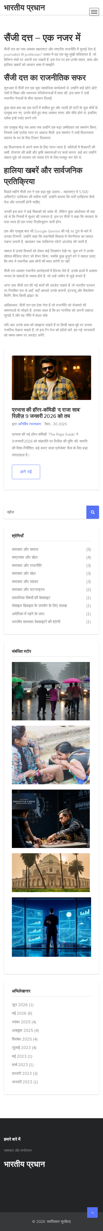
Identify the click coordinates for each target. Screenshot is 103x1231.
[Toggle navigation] (94, 12)
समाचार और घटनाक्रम (51, 589)
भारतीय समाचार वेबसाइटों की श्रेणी (51, 621)
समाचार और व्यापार (51, 581)
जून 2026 (23, 1004)
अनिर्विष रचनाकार (29, 424)
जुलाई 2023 (24, 1047)
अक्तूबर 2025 (25, 1030)
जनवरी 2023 (25, 1081)
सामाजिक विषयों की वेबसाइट (51, 597)
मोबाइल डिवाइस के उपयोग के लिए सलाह (51, 605)
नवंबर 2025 (24, 1021)
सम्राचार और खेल (51, 557)
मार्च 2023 (23, 1064)
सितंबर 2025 (25, 1039)
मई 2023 (22, 1056)
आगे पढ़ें (26, 471)
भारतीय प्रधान (24, 7)
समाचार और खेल (51, 573)
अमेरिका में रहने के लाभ (51, 613)
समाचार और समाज (51, 549)
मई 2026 (22, 1013)
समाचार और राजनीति (51, 565)
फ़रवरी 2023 (25, 1073)
